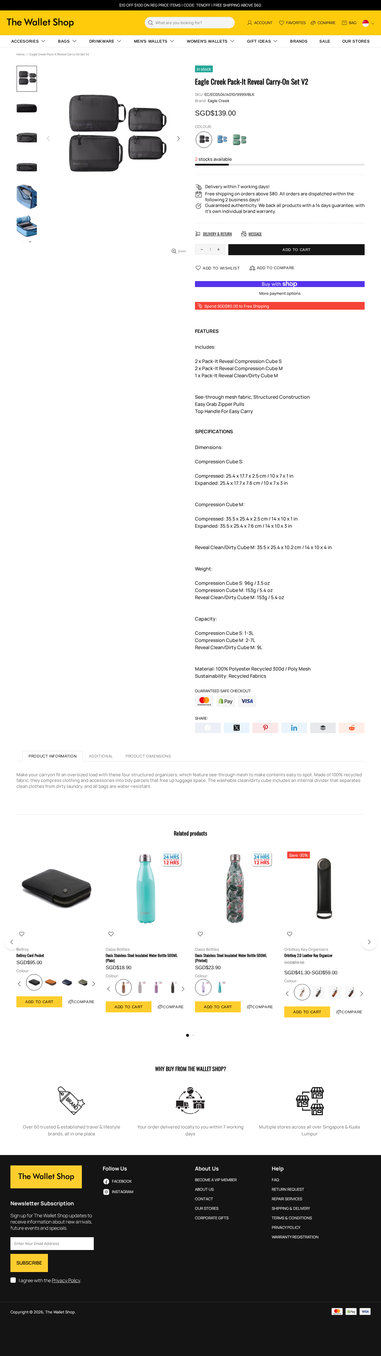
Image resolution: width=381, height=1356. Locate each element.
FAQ (275, 1179)
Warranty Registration (295, 1237)
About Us (204, 1189)
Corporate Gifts (212, 1218)
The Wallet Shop (40, 23)
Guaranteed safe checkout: (223, 690)
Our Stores (206, 1208)
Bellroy (22, 949)
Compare (84, 1002)
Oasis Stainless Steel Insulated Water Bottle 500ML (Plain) (141, 958)
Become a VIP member (216, 1179)
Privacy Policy (66, 1280)
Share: (201, 718)
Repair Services (287, 1198)
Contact (204, 1198)
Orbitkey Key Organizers (306, 949)
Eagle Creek (218, 100)
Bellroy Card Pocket (30, 955)
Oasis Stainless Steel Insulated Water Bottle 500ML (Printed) (231, 958)
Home (20, 54)
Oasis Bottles (118, 949)
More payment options (280, 293)
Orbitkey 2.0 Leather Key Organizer (308, 955)
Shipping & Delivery (291, 1208)
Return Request (288, 1189)
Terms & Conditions (292, 1218)
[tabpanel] (56, 934)
